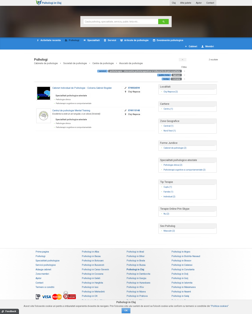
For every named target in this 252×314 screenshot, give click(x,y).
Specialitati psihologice (48, 260)
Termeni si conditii (45, 287)
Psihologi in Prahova (137, 296)
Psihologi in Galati (91, 278)
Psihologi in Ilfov (135, 287)
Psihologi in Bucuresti (93, 265)
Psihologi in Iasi (90, 287)
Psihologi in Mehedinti (93, 291)
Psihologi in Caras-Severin (95, 269)
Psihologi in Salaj (180, 296)
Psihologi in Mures (136, 291)
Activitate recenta (50, 40)
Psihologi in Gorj (180, 278)
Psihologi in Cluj (135, 269)
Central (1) (168, 126)
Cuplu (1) (168, 187)
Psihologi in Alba (90, 251)
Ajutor (199, 2)
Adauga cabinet (43, 269)
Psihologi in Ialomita (182, 282)
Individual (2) (169, 196)
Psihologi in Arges (181, 251)
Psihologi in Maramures (184, 287)
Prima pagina (42, 251)
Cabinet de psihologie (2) (175, 148)
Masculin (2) (169, 231)
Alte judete (185, 2)
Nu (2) (166, 214)
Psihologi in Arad (135, 251)
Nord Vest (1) (170, 131)
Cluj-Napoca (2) (171, 91)
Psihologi (40, 256)
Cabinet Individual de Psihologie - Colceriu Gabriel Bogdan (82, 88)
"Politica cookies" (220, 306)
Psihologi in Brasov (181, 260)
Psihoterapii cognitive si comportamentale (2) (184, 170)
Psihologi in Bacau (91, 256)
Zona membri (42, 273)
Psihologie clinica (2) (173, 165)
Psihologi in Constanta (183, 269)
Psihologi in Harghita (92, 282)
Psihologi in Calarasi (182, 265)
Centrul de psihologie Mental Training (71, 110)
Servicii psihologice (46, 265)
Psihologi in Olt (89, 296)
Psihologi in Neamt (181, 291)
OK (126, 310)
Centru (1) (168, 109)
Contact (210, 2)
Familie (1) (168, 192)
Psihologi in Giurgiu (136, 278)
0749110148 (134, 110)
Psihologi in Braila (136, 260)
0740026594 (134, 88)
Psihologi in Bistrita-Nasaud (186, 256)
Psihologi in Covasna (92, 273)
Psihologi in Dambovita (138, 273)
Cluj (174, 2)
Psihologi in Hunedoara (138, 282)
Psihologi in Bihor (136, 256)
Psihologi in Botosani (93, 260)
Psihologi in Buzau (136, 265)
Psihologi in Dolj (180, 273)
